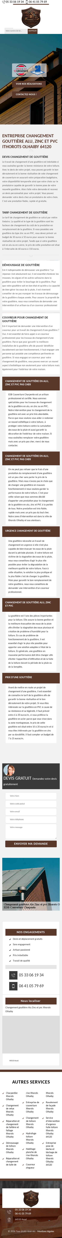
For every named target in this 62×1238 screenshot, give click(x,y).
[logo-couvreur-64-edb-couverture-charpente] (31, 16)
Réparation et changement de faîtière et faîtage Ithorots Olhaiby (12, 1129)
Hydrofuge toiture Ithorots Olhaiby (31, 1138)
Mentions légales (45, 1231)
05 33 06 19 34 (15, 1)
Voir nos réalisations (29, 84)
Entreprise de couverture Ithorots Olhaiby (32, 1107)
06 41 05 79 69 (38, 1)
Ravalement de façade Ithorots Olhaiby (52, 1107)
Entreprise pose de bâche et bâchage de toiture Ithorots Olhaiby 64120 (51, 1154)
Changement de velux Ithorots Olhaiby (12, 1110)
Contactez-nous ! (26, 94)
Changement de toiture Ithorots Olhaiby (32, 1123)
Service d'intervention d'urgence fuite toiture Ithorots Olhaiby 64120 (53, 1127)
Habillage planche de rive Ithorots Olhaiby (32, 1154)
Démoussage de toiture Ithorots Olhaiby (12, 1148)
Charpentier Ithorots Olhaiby (12, 1096)
